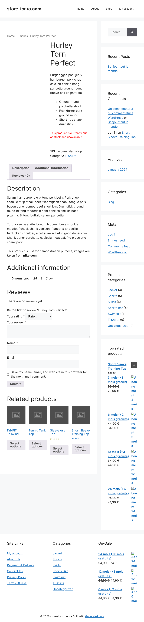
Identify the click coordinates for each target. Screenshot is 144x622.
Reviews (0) (21, 175)
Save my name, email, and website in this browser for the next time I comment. (49, 374)
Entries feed (116, 240)
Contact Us (15, 571)
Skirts (112, 302)
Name (12, 343)
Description (21, 168)
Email (12, 357)
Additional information (51, 168)
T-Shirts (22, 36)
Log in (112, 234)
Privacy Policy (16, 577)
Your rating (16, 316)
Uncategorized (118, 325)
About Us (13, 559)
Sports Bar (115, 308)
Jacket (112, 290)
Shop (109, 8)
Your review (16, 322)
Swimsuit (114, 314)
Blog (111, 202)
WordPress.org (118, 252)
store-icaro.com (24, 8)
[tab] (21, 168)
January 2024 (117, 169)
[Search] (132, 32)
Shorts (112, 296)
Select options (15, 445)
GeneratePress (94, 616)
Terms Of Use (17, 583)
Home (80, 8)
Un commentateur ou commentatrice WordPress (120, 113)
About (95, 8)
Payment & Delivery (20, 565)
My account (126, 8)
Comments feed (119, 246)
